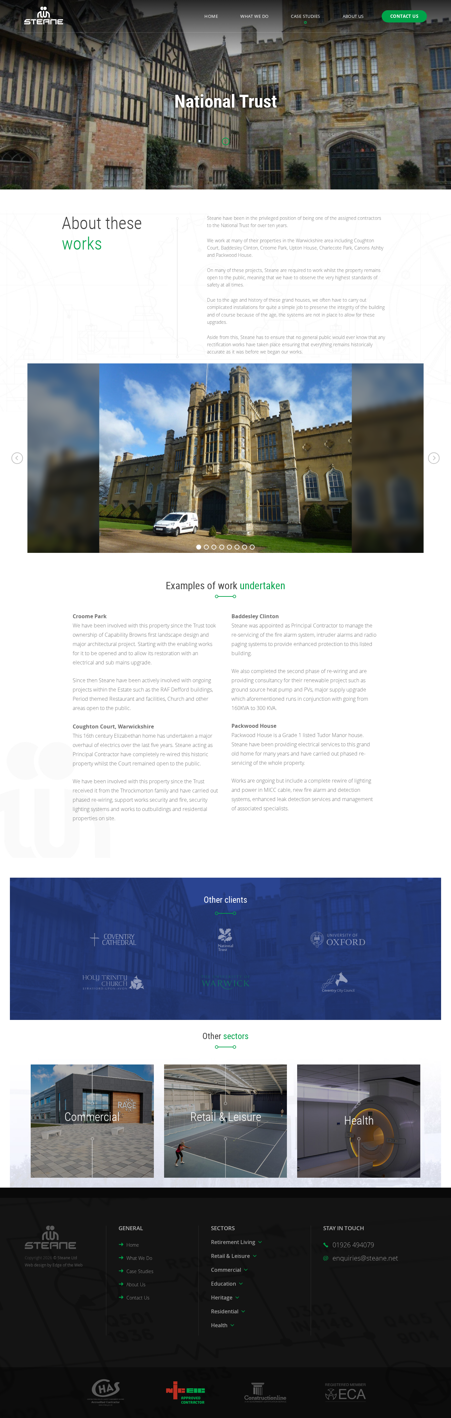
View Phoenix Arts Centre (219, 1138)
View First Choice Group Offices (86, 1138)
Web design (35, 1264)
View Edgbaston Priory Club (219, 1147)
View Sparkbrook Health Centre (353, 1146)
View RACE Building (86, 1147)
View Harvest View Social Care (352, 1132)
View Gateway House (86, 1128)
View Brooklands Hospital (353, 1139)
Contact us (404, 16)
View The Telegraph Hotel (220, 1128)
